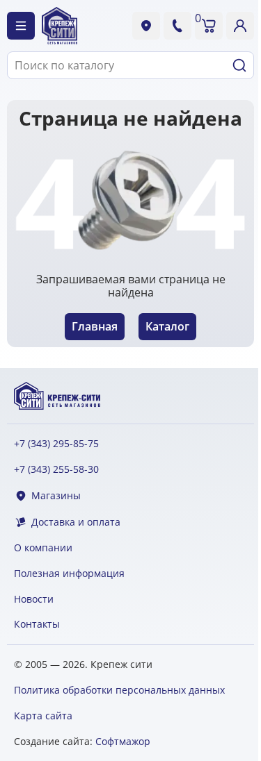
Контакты (37, 624)
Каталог (167, 326)
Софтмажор (122, 741)
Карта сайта (43, 715)
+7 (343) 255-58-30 (56, 470)
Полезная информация (69, 574)
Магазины (56, 496)
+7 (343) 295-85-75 (56, 444)
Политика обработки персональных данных (119, 689)
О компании (43, 548)
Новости (34, 599)
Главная (95, 326)
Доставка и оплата (75, 522)
